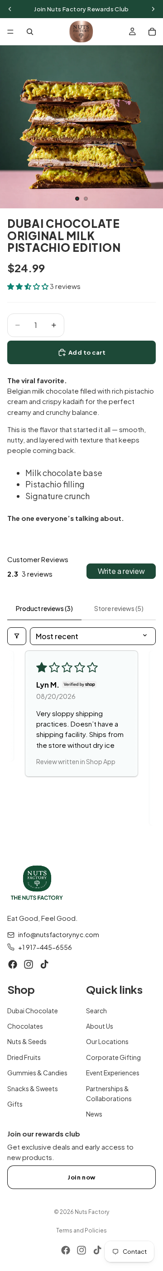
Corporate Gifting (113, 1057)
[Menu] (10, 31)
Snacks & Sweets (32, 1088)
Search (96, 1010)
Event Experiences (112, 1073)
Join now (81, 1177)
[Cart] (152, 32)
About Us (99, 1026)
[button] (28, 286)
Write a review (121, 571)
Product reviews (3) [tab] (44, 608)
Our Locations (107, 1042)
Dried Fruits (24, 1057)
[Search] (30, 32)
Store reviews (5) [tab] (119, 608)
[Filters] (16, 636)
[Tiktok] (44, 964)
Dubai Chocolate (32, 1010)
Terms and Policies (81, 1230)
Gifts (15, 1104)
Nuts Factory (92, 1211)
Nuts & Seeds (27, 1042)
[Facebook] (12, 964)
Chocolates (25, 1026)
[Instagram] (28, 964)
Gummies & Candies (37, 1073)
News (94, 1114)
